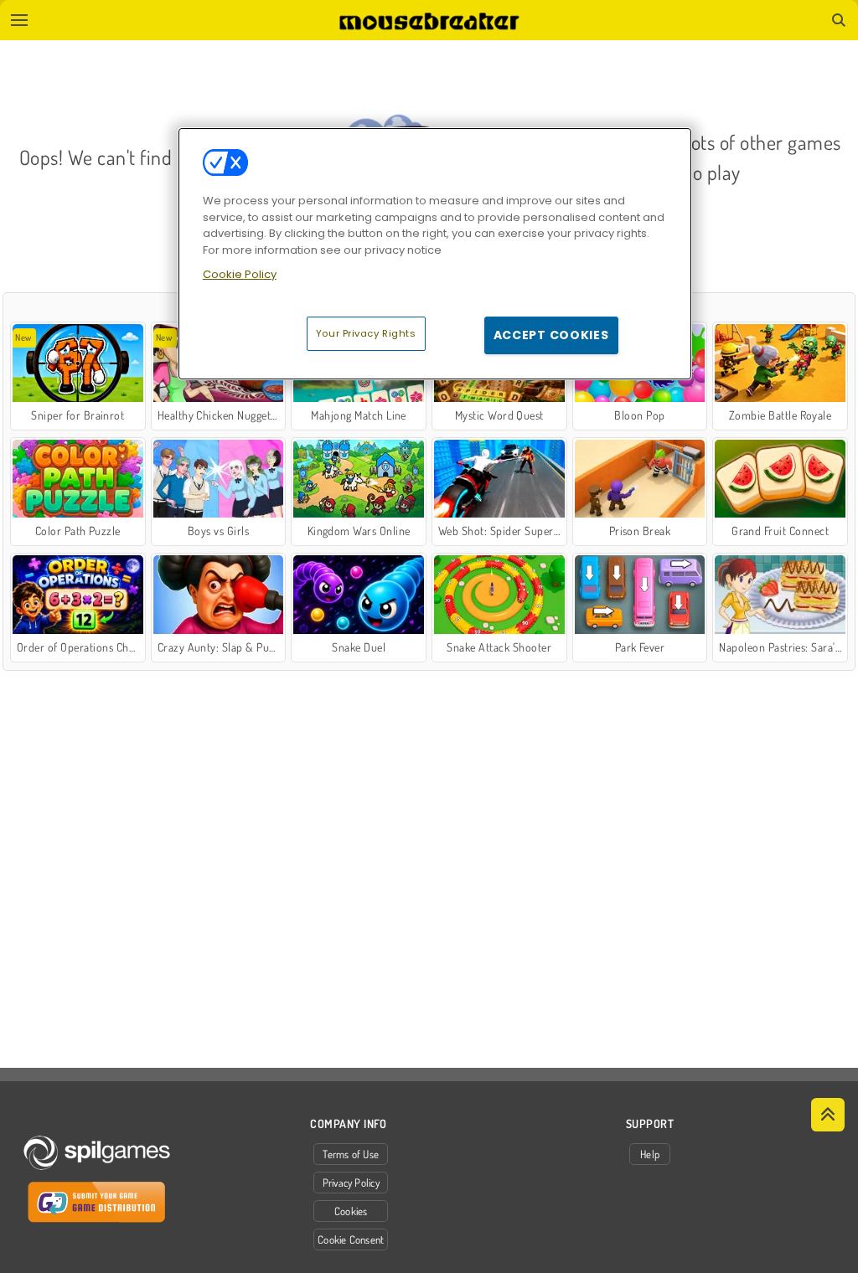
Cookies (351, 1211)
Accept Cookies (551, 335)
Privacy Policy (351, 1182)
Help (649, 1154)
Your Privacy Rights (366, 333)
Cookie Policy (240, 274)
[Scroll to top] (828, 1114)
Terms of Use (351, 1154)
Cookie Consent (351, 1239)
